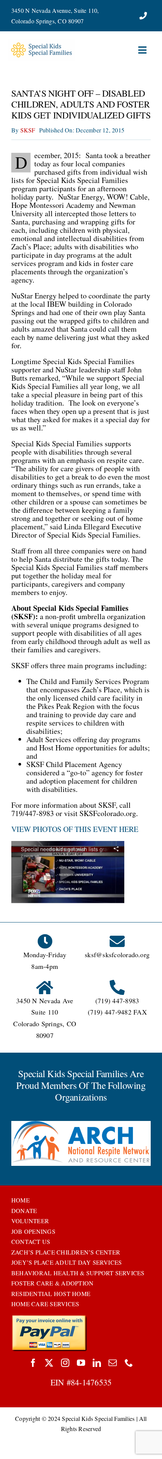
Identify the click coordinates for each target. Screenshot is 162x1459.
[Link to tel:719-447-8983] (143, 16)
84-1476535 (91, 1382)
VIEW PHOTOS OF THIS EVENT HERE (74, 829)
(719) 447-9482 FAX (117, 1011)
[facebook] (33, 1363)
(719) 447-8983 (117, 1000)
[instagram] (65, 1363)
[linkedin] (97, 1363)
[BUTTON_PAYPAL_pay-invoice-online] (49, 1318)
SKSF (27, 130)
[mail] (113, 1363)
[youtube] (81, 1363)
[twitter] (49, 1363)
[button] (17, 1144)
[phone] (129, 1363)
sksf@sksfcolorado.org (117, 954)
